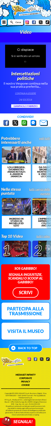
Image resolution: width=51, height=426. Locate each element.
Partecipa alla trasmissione (25, 311)
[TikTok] (47, 22)
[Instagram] (27, 22)
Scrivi (25, 292)
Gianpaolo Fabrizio (25, 106)
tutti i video (43, 236)
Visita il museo (25, 331)
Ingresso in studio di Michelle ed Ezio (16, 222)
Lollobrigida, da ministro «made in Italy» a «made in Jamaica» (16, 171)
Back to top (27, 348)
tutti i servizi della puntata (39, 191)
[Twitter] (40, 22)
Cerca (18, 22)
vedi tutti (44, 138)
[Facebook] (34, 22)
